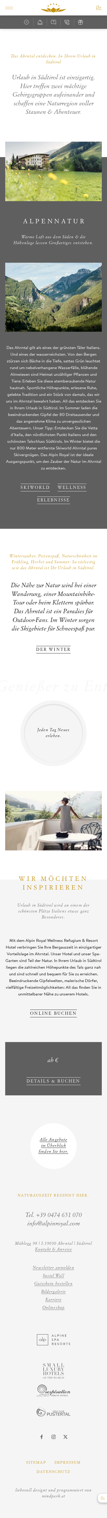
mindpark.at (53, 1496)
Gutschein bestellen (53, 1284)
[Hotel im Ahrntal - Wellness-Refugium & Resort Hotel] (53, 7)
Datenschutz (53, 1472)
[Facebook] (42, 1437)
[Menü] (9, 8)
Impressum (68, 1462)
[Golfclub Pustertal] (53, 1415)
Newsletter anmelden (53, 1268)
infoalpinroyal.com (53, 1224)
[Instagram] (53, 1437)
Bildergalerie (53, 1292)
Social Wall (53, 1276)
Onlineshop (53, 1308)
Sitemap (36, 1462)
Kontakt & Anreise (53, 1250)
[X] (65, 1437)
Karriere (53, 1300)
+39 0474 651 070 (59, 1215)
